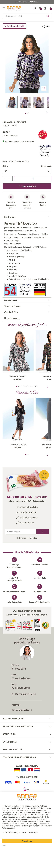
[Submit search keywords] (48, 16)
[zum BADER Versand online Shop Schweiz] (30, 769)
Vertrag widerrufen (20, 710)
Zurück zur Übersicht (15, 26)
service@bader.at (23, 678)
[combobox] (27, 16)
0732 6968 (20, 668)
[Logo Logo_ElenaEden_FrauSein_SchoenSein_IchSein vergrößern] (25, 289)
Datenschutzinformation (27, 538)
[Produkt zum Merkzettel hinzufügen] (33, 178)
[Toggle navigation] (4, 8)
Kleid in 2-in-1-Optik (18, 444)
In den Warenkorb (28, 186)
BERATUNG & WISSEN (12, 749)
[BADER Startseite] (14, 8)
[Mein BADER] (35, 8)
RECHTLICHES (9, 734)
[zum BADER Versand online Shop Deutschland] (17, 769)
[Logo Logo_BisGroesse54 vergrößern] (10, 289)
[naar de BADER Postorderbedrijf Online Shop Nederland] (37, 769)
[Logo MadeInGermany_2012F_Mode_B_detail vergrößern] (39, 289)
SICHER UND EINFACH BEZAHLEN (18, 726)
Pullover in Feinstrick (18, 376)
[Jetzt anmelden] (42, 531)
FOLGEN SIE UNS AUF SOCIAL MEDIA (19, 757)
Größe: (5, 166)
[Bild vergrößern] (43, 88)
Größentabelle (46, 166)
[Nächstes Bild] (47, 113)
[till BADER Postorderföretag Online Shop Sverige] (23, 769)
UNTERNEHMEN (10, 742)
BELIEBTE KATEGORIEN (13, 719)
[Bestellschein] (45, 8)
